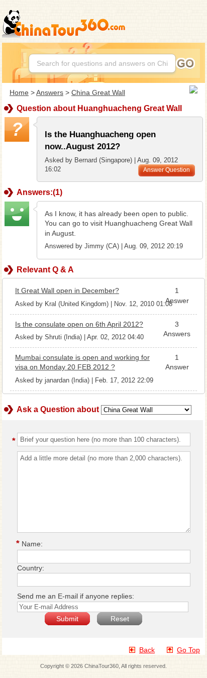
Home (19, 92)
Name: (31, 544)
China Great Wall (98, 92)
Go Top (188, 650)
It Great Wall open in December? (67, 290)
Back (147, 650)
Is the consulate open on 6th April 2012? (79, 324)
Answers (49, 92)
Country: (30, 568)
